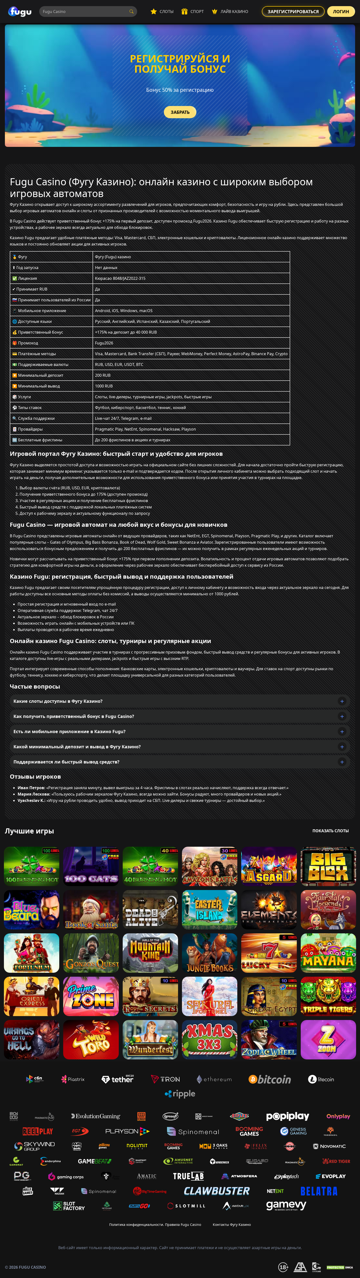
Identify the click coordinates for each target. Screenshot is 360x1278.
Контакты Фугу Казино (232, 1224)
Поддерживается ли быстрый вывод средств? (66, 762)
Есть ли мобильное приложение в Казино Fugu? (69, 731)
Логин (341, 11)
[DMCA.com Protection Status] (340, 1267)
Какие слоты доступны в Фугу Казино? (58, 701)
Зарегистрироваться (293, 11)
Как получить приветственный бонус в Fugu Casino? (73, 716)
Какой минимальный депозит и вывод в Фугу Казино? (77, 747)
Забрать (180, 112)
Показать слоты (330, 830)
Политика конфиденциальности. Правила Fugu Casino (155, 1224)
